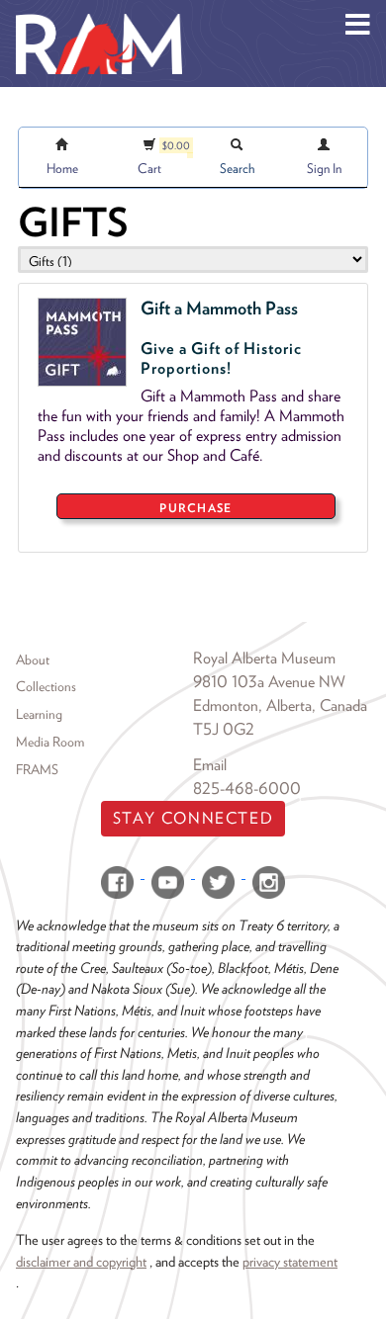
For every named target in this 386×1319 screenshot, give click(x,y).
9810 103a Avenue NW (269, 681)
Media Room (50, 741)
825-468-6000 (247, 788)
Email (210, 764)
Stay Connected (193, 818)
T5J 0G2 (223, 729)
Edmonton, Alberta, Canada (280, 705)
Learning (39, 714)
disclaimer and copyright (81, 1261)
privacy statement (290, 1261)
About (32, 659)
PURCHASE (195, 507)
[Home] (99, 15)
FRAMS (37, 769)
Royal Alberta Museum (264, 658)
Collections (46, 686)
